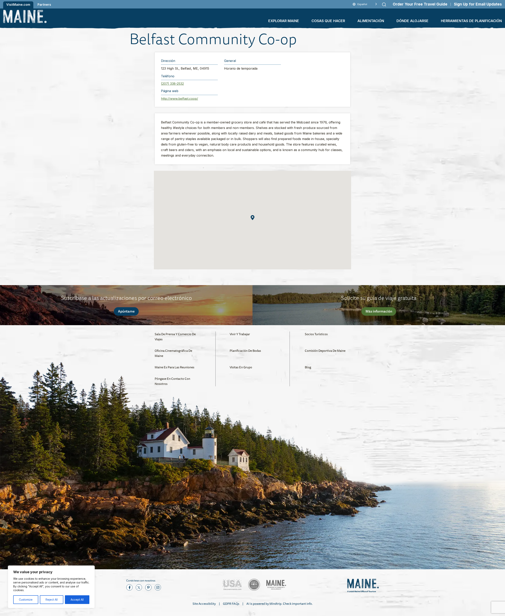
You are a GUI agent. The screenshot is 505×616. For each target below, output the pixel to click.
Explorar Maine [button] (283, 21)
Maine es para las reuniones (174, 367)
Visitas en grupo (241, 367)
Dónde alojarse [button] (412, 21)
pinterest (148, 587)
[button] (252, 217)
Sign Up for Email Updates (478, 4)
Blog (308, 367)
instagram (158, 587)
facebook (129, 587)
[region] (51, 587)
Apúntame (126, 311)
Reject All (52, 599)
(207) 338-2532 (172, 84)
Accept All (77, 599)
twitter (139, 587)
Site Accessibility (204, 603)
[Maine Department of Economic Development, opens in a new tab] (276, 585)
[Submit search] (384, 4)
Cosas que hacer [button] (328, 21)
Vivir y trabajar (240, 334)
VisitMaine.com (18, 5)
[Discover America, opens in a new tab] (232, 585)
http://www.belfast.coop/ (179, 99)
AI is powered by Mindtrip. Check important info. (279, 603)
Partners (44, 5)
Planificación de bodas (245, 350)
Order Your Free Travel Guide (420, 4)
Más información (379, 311)
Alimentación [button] (370, 21)
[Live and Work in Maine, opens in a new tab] (254, 585)
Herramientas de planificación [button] (471, 21)
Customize (26, 599)
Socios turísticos (316, 334)
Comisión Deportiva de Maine (325, 350)
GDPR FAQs (231, 603)
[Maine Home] (25, 16)
